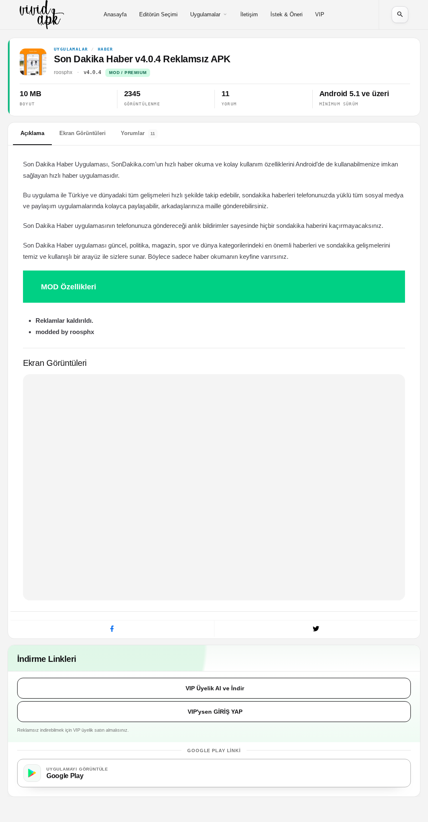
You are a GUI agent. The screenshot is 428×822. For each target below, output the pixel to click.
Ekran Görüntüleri (82, 133)
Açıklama (32, 133)
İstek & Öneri (286, 14)
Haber (105, 49)
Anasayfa (115, 14)
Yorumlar (138, 133)
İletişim (249, 14)
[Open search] (400, 14)
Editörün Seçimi (158, 14)
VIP (319, 14)
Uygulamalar (205, 14)
